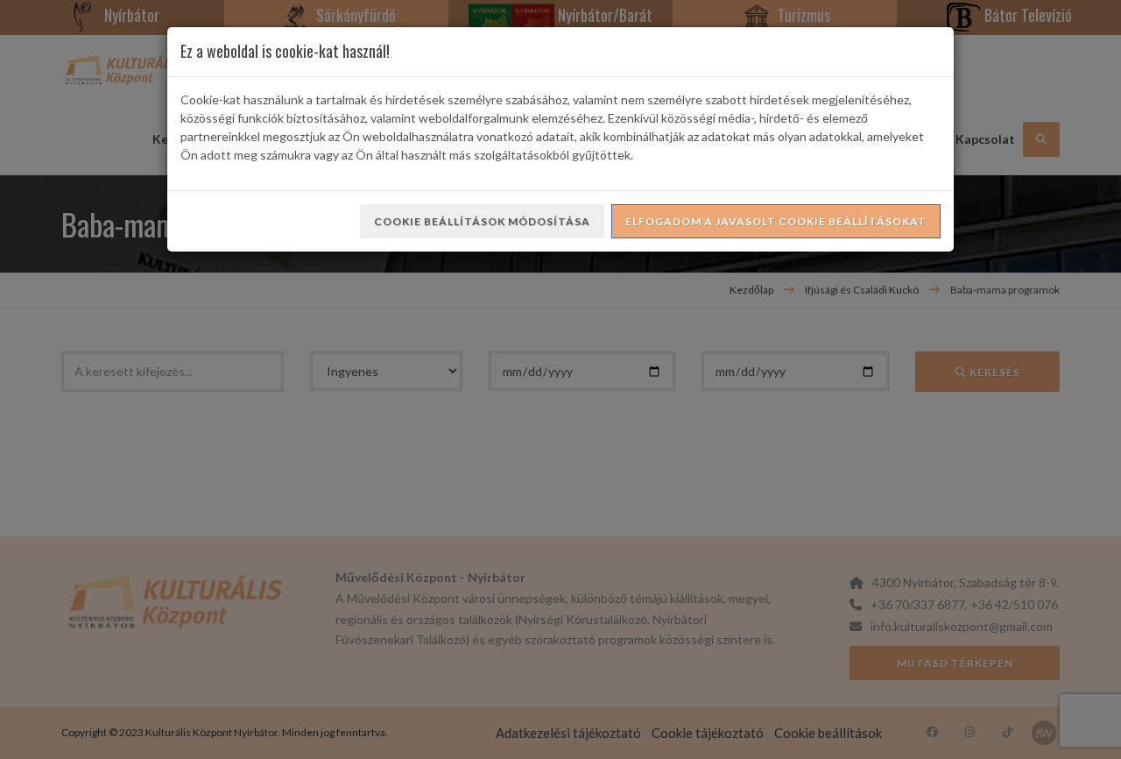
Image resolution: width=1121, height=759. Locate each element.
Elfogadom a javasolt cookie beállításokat (776, 221)
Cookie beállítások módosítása (482, 221)
